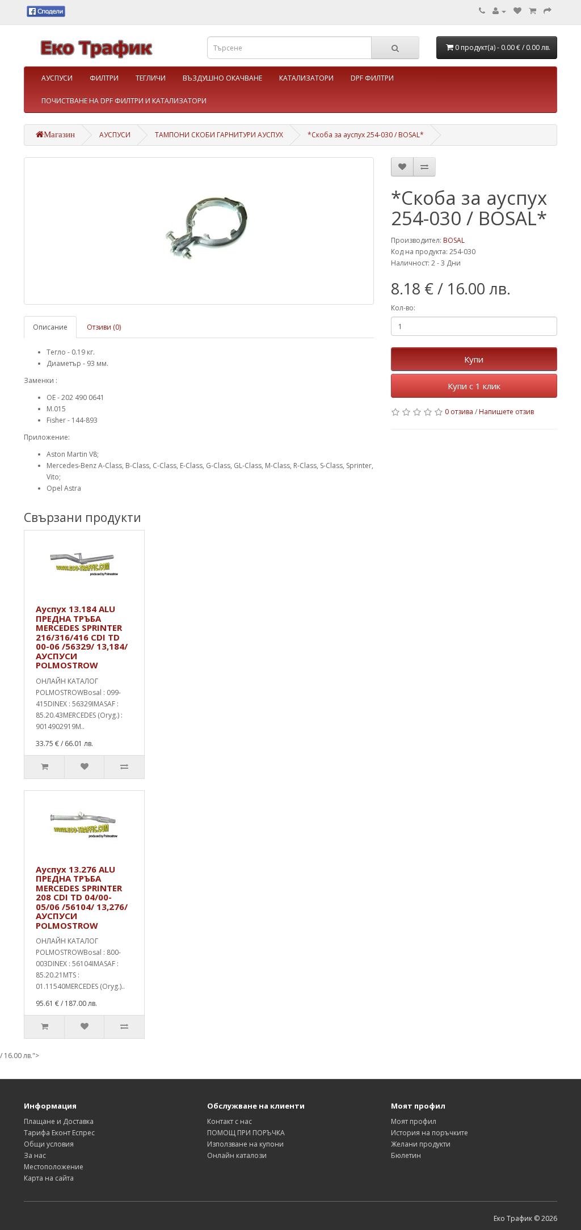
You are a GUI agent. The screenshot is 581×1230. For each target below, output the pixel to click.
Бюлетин (406, 1155)
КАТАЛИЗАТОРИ (306, 78)
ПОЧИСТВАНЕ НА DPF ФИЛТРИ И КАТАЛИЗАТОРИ (124, 101)
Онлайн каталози (237, 1155)
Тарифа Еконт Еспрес (59, 1133)
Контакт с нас (229, 1121)
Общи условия (49, 1144)
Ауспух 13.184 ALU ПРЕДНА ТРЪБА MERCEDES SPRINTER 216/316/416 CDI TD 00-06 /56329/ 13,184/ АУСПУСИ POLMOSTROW (82, 637)
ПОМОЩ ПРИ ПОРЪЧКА (246, 1133)
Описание (50, 327)
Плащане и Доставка (59, 1121)
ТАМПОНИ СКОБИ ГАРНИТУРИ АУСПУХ (219, 135)
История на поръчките (429, 1133)
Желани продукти (421, 1144)
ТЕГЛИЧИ (151, 78)
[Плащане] (547, 11)
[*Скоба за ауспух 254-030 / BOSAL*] (199, 231)
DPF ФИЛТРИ (372, 78)
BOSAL (454, 240)
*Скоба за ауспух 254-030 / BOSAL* (366, 135)
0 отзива (459, 411)
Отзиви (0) (104, 327)
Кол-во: (403, 308)
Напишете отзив (506, 411)
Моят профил (413, 1121)
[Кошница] (532, 11)
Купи (473, 359)
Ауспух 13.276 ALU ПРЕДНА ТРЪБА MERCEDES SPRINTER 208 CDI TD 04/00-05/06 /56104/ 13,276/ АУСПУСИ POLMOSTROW (82, 897)
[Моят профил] (499, 11)
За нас (35, 1155)
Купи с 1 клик (474, 385)
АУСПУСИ (57, 78)
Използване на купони (245, 1144)
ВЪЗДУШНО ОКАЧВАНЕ (222, 78)
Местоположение (53, 1167)
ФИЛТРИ (104, 78)
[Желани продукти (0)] (517, 11)
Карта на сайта (49, 1178)
